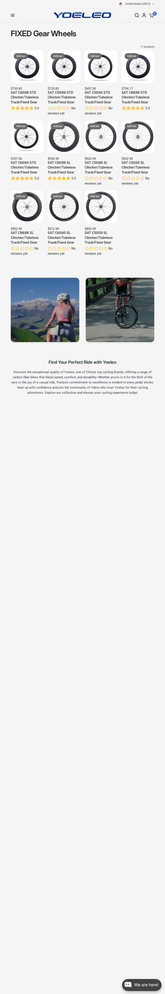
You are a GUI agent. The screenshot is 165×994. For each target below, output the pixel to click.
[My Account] (144, 15)
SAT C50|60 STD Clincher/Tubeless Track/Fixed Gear (99, 97)
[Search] (137, 15)
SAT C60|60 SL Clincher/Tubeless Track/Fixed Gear (62, 237)
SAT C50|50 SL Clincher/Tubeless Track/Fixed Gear (99, 237)
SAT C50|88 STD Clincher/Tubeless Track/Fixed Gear (62, 97)
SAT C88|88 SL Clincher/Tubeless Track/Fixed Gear (25, 237)
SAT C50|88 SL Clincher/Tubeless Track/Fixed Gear (99, 167)
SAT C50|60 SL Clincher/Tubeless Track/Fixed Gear (136, 167)
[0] (151, 15)
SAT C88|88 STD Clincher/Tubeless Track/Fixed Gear (136, 97)
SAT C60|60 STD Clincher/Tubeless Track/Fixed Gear (25, 167)
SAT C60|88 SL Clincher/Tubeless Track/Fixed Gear (62, 167)
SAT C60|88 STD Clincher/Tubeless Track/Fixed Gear (25, 97)
